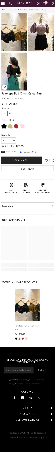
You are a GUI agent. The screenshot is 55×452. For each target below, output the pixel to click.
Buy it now (27, 169)
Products (13, 10)
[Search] (10, 3)
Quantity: (6, 135)
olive (19, 338)
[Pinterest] (31, 398)
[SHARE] (52, 160)
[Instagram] (22, 398)
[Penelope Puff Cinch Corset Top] (27, 305)
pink (26, 338)
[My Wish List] (52, 3)
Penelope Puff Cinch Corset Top (27, 328)
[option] (14, 51)
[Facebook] (14, 398)
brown (22, 338)
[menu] (3, 3)
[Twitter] (39, 398)
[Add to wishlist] (46, 160)
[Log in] (38, 3)
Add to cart (21, 160)
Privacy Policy (13, 384)
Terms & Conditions (31, 384)
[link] (14, 265)
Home (4, 10)
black (16, 338)
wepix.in (42, 438)
